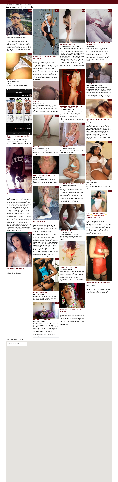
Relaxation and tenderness (42, 320)
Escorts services (10, 4)
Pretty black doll (65, 230)
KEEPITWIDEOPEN (10, 2)
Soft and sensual (39, 221)
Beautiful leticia (65, 147)
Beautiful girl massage (67, 44)
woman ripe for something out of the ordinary (44, 57)
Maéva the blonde (39, 147)
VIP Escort (90, 83)
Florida (25, 4)
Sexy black (37, 101)
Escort (9, 194)
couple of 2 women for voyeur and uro (98, 283)
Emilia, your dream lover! (68, 267)
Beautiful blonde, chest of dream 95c (97, 120)
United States (19, 4)
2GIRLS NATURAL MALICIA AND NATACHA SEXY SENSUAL (71, 107)
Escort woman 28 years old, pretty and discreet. (98, 43)
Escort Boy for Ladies (14, 36)
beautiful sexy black (40, 292)
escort (88, 181)
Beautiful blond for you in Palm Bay (72, 184)
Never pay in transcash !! (15, 268)
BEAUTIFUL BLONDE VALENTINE (44, 175)
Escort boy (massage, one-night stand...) (18, 137)
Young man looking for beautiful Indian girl (71, 310)
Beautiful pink (11, 80)
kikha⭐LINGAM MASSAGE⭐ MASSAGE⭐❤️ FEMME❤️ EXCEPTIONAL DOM (96, 215)
